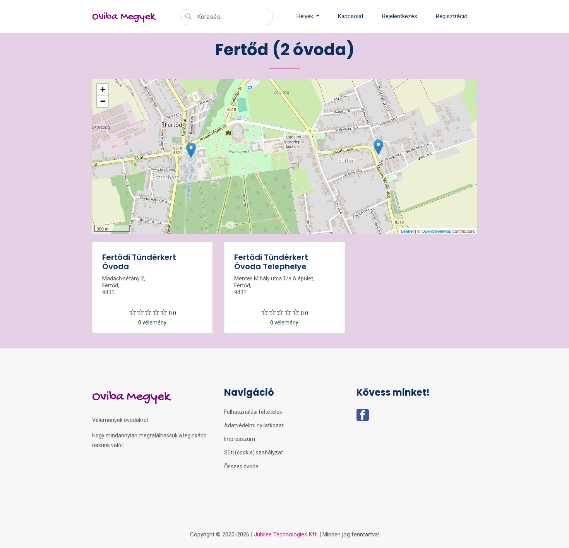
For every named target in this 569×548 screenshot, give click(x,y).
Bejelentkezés (399, 16)
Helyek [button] (305, 16)
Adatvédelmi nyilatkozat (254, 425)
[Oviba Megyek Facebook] (362, 417)
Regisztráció (452, 16)
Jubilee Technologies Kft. (286, 534)
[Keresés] (188, 17)
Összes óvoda (241, 466)
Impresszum (239, 439)
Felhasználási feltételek (253, 412)
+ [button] (102, 89)
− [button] (102, 101)
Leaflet (407, 231)
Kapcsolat (350, 16)
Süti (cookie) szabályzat (253, 452)
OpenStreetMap (436, 231)
